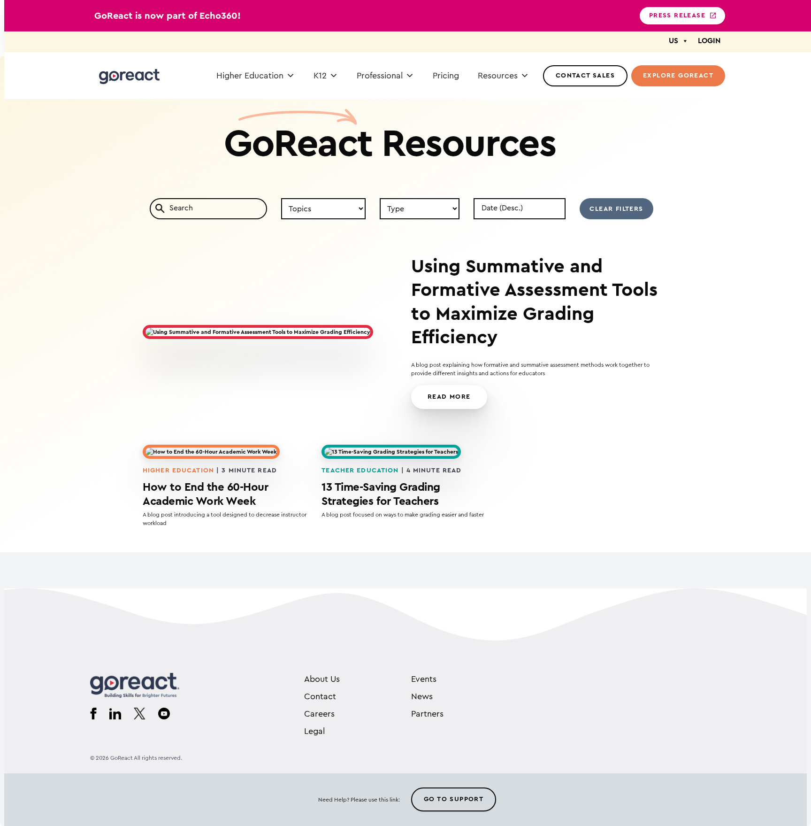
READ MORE (449, 397)
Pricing (446, 75)
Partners (427, 714)
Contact (320, 696)
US (673, 41)
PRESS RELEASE (677, 15)
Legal (314, 731)
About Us (322, 679)
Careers (319, 714)
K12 (320, 75)
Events (423, 679)
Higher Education (249, 75)
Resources (498, 75)
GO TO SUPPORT (453, 799)
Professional (380, 75)
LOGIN (709, 41)
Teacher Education (359, 470)
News (422, 696)
